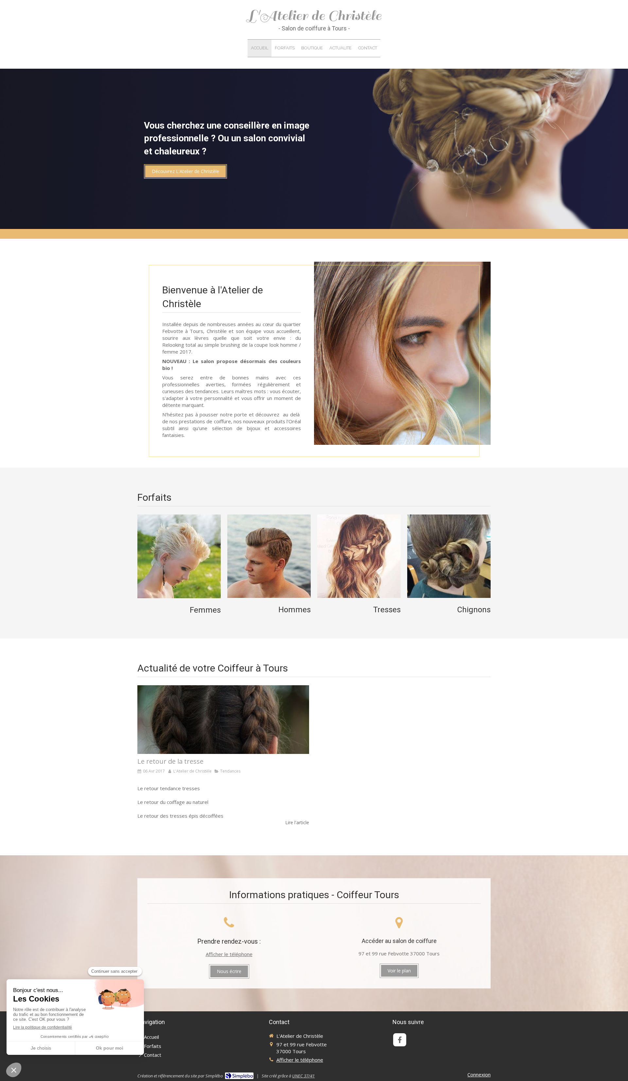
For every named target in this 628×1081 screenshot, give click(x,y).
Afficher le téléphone (229, 954)
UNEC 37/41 (303, 1076)
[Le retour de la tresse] (223, 719)
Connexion (479, 1074)
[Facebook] (399, 1039)
